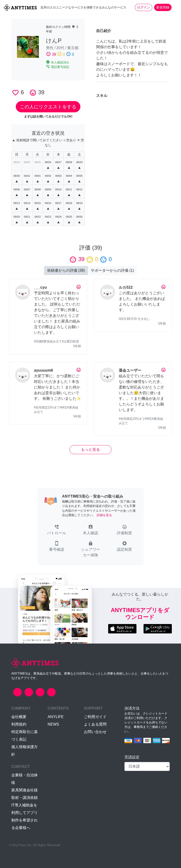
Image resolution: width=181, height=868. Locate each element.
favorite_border (15, 92)
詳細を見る (104, 515)
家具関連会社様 (24, 790)
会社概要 (18, 717)
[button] (56, 530)
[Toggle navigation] (174, 7)
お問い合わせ (95, 732)
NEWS (53, 724)
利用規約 (18, 724)
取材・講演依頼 (24, 798)
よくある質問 (95, 724)
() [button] (66, 270)
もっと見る (90, 450)
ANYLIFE (56, 717)
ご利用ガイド (95, 717)
